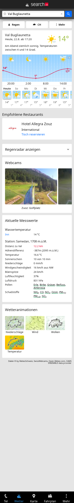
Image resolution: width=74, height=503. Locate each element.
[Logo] (39, 4)
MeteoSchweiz (26, 361)
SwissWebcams (41, 361)
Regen (16, 24)
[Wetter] (27, 5)
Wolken (55, 332)
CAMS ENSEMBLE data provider (59, 362)
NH (36, 292)
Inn (7, 234)
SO (44, 296)
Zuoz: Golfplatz (31, 208)
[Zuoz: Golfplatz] (31, 186)
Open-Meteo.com (57, 361)
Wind (35, 332)
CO (41, 292)
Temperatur (15, 351)
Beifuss (60, 284)
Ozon (55, 292)
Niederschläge (14, 332)
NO (47, 292)
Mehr (62, 24)
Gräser (51, 284)
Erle (36, 284)
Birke (43, 284)
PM (62, 292)
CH (39, 24)
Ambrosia (39, 287)
